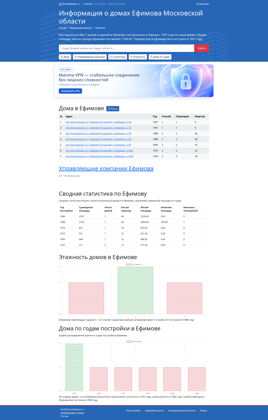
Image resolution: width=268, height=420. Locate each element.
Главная (88, 3)
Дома (66, 56)
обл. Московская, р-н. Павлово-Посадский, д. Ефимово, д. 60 (98, 139)
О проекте (100, 3)
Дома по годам (161, 56)
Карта (113, 108)
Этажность (139, 56)
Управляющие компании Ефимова (106, 168)
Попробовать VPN (70, 91)
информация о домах (72, 412)
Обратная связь (117, 3)
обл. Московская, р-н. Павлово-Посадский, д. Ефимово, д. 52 (98, 127)
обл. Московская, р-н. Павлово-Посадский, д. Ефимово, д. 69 (98, 144)
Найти (202, 48)
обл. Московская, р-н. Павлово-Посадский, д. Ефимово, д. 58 (98, 133)
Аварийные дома (154, 410)
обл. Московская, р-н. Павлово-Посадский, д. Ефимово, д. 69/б (99, 156)
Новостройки (133, 410)
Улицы (203, 410)
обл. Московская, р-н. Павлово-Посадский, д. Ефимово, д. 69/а (99, 150)
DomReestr (71, 4)
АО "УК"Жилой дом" (70, 175)
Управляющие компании (91, 56)
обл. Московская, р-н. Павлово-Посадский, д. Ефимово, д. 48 (98, 122)
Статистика (118, 56)
